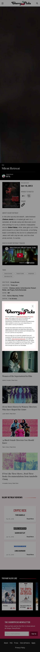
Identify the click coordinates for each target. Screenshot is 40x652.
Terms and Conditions (21, 316)
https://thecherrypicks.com (18, 339)
